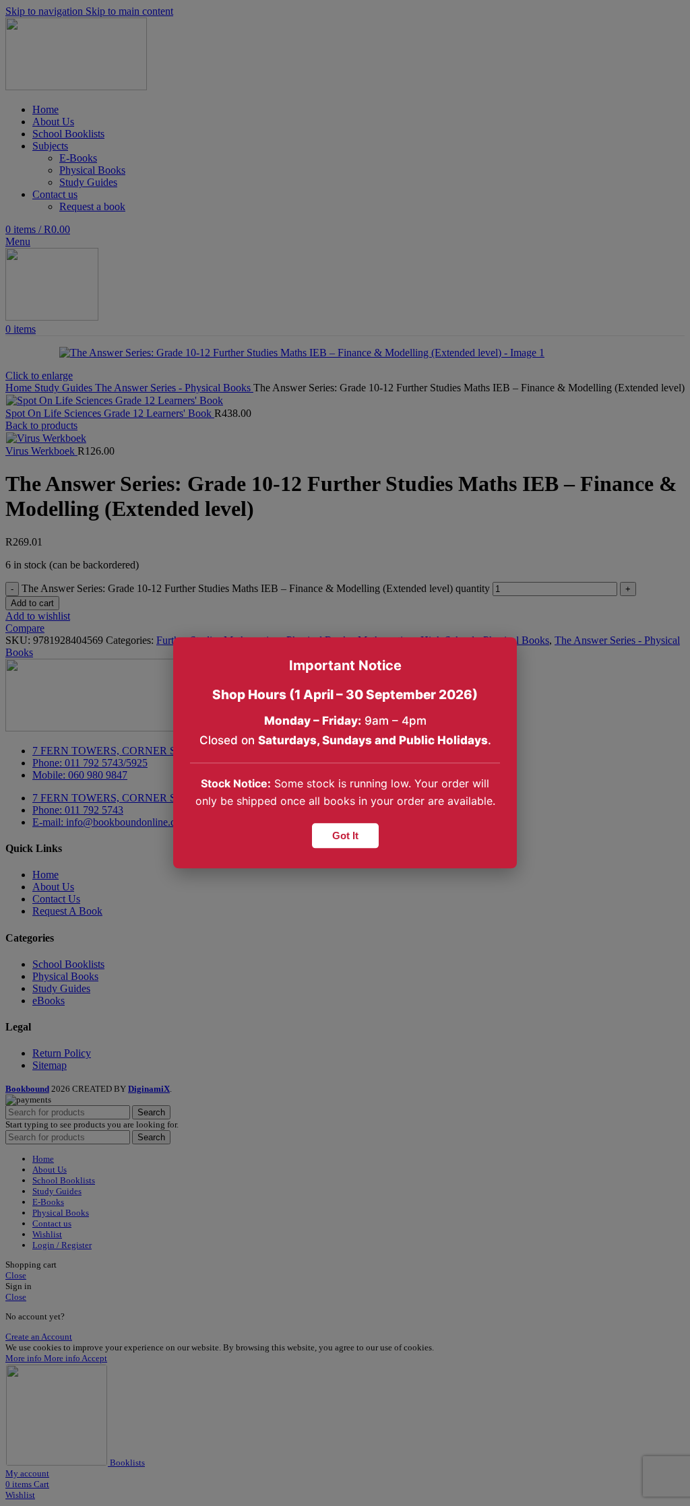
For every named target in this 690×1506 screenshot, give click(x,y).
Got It (345, 836)
